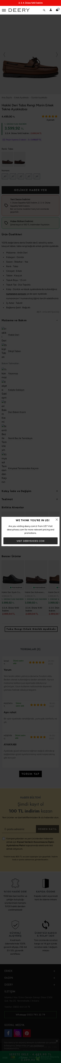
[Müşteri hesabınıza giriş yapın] (51, 10)
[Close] (57, 520)
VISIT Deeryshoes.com (30, 541)
